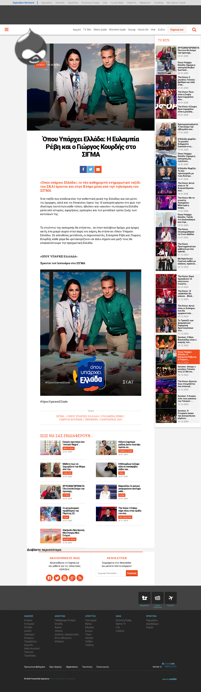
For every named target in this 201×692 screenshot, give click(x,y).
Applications (72, 667)
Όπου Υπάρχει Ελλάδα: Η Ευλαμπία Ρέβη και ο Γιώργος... (187, 356)
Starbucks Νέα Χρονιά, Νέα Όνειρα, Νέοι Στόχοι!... (73, 533)
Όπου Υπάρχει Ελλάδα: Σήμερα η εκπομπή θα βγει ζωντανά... (186, 66)
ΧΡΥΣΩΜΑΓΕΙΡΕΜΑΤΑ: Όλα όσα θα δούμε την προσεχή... (74, 489)
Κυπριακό (29, 623)
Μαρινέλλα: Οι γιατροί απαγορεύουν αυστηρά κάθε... (129, 489)
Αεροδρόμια (152, 623)
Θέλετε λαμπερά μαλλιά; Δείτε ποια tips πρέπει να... (129, 444)
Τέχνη (88, 634)
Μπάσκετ (59, 641)
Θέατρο (89, 638)
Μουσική (89, 627)
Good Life (143, 29)
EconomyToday (123, 620)
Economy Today (90, 2)
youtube (64, 577)
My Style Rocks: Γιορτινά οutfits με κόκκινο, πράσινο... (187, 261)
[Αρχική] (31, 45)
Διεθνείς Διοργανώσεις (67, 634)
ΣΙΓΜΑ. (60, 416)
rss (80, 577)
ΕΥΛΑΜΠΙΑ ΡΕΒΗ (112, 416)
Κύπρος (28, 620)
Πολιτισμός (91, 620)
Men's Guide (100, 29)
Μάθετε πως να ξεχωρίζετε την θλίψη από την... (74, 467)
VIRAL (121, 473)
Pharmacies (144, 598)
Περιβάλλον (30, 641)
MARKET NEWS (69, 539)
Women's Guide (117, 29)
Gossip (132, 29)
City (105, 2)
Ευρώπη (28, 645)
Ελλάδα (28, 627)
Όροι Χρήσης (55, 667)
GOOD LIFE (67, 473)
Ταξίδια (89, 641)
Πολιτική (28, 652)
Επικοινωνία (103, 667)
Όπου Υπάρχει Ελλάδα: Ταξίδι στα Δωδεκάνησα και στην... (186, 218)
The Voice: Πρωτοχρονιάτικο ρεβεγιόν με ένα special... (187, 248)
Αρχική (77, 29)
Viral (153, 29)
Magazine (145, 2)
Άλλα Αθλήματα (63, 638)
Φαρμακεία (152, 620)
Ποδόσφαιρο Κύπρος (65, 620)
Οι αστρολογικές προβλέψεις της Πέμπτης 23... (71, 511)
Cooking (158, 2)
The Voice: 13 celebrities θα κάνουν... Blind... (186, 293)
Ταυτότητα (87, 667)
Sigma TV (121, 623)
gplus (72, 577)
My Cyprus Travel (176, 2)
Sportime (73, 2)
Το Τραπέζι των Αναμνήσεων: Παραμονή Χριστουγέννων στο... (185, 325)
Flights (171, 598)
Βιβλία (88, 623)
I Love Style (117, 2)
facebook (49, 577)
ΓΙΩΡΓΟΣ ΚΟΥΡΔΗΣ (71, 419)
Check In (131, 2)
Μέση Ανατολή (32, 648)
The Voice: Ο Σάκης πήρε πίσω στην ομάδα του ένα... (129, 511)
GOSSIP (121, 495)
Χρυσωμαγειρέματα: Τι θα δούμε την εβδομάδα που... (188, 126)
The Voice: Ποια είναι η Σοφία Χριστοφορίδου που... (185, 96)
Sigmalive (46, 2)
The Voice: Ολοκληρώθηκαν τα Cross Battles (186, 231)
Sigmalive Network (23, 2)
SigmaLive (176, 29)
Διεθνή (28, 630)
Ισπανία (59, 630)
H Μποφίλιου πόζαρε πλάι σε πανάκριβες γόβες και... (128, 467)
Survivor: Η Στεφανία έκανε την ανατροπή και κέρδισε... (186, 414)
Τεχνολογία (30, 655)
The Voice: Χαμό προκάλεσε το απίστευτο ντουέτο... (186, 280)
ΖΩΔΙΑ (65, 517)
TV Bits (87, 29)
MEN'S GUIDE (68, 448)
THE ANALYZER (125, 517)
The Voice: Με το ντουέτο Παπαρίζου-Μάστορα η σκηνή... (186, 203)
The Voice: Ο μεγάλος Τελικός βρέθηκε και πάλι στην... (186, 81)
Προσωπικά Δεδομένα (34, 667)
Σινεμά (88, 630)
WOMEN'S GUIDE (125, 451)
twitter (57, 577)
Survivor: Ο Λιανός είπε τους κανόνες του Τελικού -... (187, 398)
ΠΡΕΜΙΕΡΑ (91, 419)
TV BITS (66, 495)
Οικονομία (29, 634)
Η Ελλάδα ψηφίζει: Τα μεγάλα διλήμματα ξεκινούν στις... (187, 143)
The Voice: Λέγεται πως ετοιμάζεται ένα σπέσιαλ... (187, 384)
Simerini (59, 2)
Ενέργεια (29, 638)
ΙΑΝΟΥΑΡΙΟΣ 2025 (111, 419)
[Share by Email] (98, 169)
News (158, 598)
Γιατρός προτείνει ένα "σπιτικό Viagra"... (73, 443)
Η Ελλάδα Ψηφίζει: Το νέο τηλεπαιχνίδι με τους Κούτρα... (187, 172)
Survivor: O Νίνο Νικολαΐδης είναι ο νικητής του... (187, 339)
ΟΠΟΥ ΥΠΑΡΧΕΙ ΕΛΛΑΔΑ (83, 416)
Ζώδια (161, 29)
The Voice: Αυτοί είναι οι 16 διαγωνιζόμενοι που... (186, 187)
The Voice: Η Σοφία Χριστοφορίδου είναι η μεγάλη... (187, 109)
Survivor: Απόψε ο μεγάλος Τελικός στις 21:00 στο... (187, 369)
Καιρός (149, 627)
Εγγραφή (131, 573)
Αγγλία (58, 627)
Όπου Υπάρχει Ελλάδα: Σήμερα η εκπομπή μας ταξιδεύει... (186, 157)
